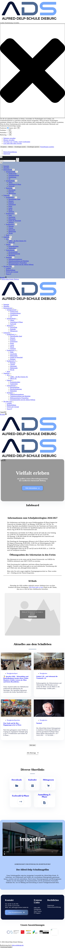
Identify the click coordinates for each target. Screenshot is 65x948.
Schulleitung (14, 315)
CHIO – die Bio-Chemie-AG (19, 377)
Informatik (13, 366)
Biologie (12, 362)
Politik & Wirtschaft (16, 357)
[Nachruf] (49, 708)
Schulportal (37, 909)
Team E (9, 409)
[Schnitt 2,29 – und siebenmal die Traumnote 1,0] (49, 661)
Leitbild (9, 403)
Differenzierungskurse (17, 394)
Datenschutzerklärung (10, 152)
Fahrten (9, 380)
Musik (12, 347)
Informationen (7, 308)
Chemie (12, 364)
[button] (32, 71)
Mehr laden (32, 745)
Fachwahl (13, 324)
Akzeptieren (4, 146)
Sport (8, 371)
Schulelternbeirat (15, 313)
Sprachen (17, 720)
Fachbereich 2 (11, 350)
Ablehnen (10, 146)
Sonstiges (10, 392)
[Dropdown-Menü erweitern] (13, 308)
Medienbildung (11, 405)
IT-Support (37, 913)
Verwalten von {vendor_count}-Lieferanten (16, 142)
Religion (12, 359)
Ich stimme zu (32, 616)
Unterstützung (11, 385)
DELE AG (13, 378)
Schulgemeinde (11, 310)
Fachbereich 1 (11, 334)
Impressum (6, 153)
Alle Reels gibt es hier (36, 587)
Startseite (6, 304)
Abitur (12, 320)
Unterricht (6, 332)
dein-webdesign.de (18, 945)
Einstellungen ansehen (20, 146)
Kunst (12, 343)
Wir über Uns (7, 401)
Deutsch (12, 338)
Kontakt (2, 414)
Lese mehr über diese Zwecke (12, 143)
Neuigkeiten (10, 673)
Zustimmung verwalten (6, 947)
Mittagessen (14, 331)
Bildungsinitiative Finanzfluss (19, 398)
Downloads (13, 327)
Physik (12, 370)
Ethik (11, 352)
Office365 (37, 908)
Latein (12, 345)
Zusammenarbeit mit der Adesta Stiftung (22, 400)
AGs (8, 375)
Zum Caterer (38, 911)
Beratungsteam (14, 387)
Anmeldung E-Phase (16, 322)
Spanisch (13, 348)
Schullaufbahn (11, 318)
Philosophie (13, 355)
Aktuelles (6, 306)
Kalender (13, 329)
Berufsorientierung (16, 389)
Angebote (6, 373)
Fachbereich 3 (11, 361)
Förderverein (14, 311)
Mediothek (13, 391)
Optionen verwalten (9, 138)
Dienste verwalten (8, 140)
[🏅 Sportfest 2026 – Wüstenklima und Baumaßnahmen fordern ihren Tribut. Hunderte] (16, 661)
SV (11, 317)
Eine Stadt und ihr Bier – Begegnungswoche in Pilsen (12, 724)
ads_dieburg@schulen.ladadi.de (18, 907)
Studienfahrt (14, 384)
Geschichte (13, 354)
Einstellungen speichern (33, 146)
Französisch (13, 341)
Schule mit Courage (13, 407)
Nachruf (39, 723)
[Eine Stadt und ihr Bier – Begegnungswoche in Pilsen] (16, 708)
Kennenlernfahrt (15, 382)
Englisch (12, 340)
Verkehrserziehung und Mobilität (20, 396)
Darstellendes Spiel (16, 336)
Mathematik (14, 368)
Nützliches (10, 325)
